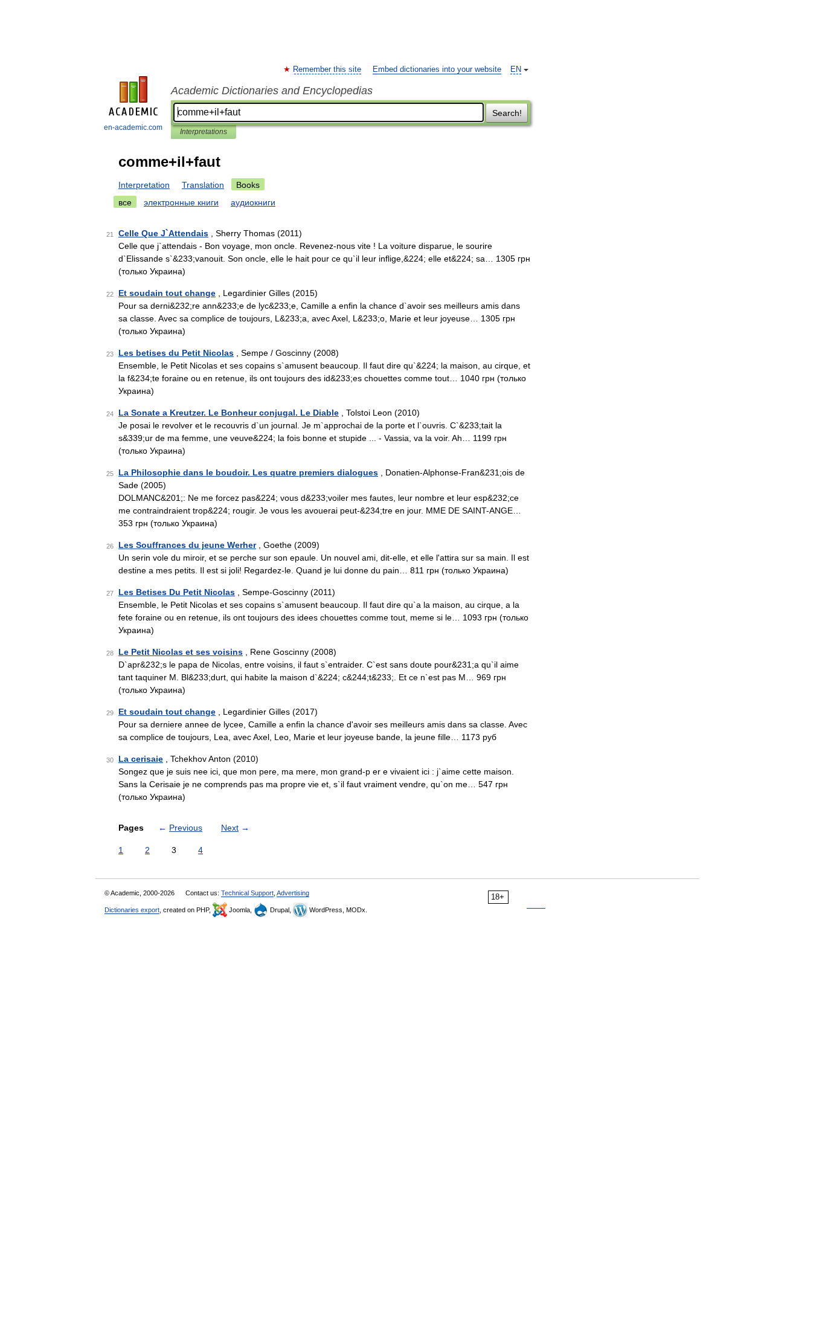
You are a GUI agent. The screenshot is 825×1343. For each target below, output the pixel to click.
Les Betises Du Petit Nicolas (176, 592)
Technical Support (247, 893)
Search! (507, 113)
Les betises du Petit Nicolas (176, 353)
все (125, 202)
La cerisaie (140, 759)
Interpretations (203, 131)
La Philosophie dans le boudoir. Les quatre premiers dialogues (248, 472)
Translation (203, 185)
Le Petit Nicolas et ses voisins (180, 652)
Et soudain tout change (167, 293)
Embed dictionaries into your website (437, 69)
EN (515, 69)
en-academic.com (133, 127)
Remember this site (327, 69)
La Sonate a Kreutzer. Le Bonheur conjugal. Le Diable (228, 412)
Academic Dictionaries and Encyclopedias (272, 91)
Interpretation (144, 185)
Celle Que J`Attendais (163, 233)
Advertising (293, 893)
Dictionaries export (131, 909)
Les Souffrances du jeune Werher (187, 545)
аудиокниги (253, 202)
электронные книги (181, 202)
